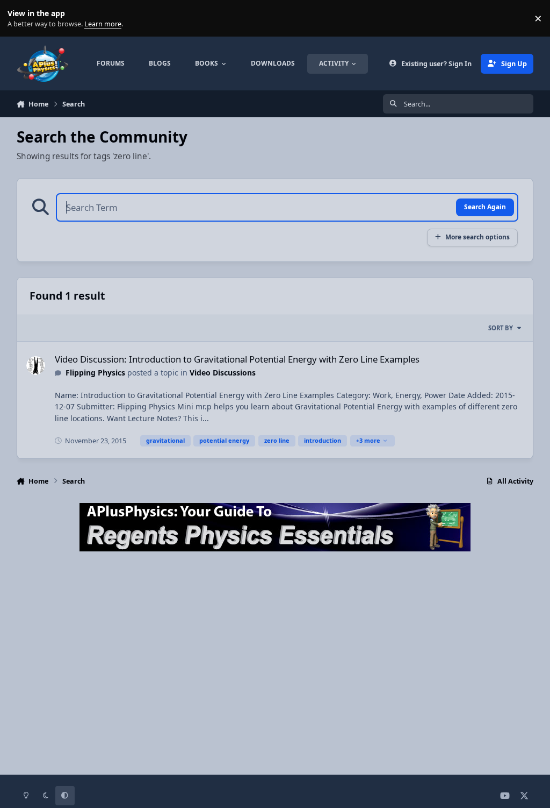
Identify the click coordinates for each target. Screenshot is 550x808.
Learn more (20, 18)
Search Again (485, 206)
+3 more (368, 440)
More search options (477, 236)
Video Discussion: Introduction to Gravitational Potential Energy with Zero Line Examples (237, 359)
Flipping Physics (95, 372)
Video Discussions (223, 372)
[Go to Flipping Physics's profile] (35, 365)
